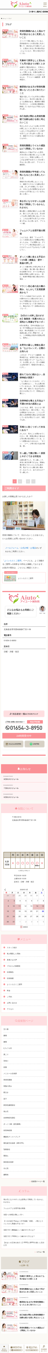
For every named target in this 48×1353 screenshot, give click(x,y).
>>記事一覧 (24, 1265)
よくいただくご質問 (12, 560)
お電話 (33, 547)
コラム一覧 (40, 1251)
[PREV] (5, 889)
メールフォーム (12, 547)
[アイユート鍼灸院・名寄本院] (21, 4)
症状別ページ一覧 (38, 1181)
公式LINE (24, 547)
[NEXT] (42, 889)
